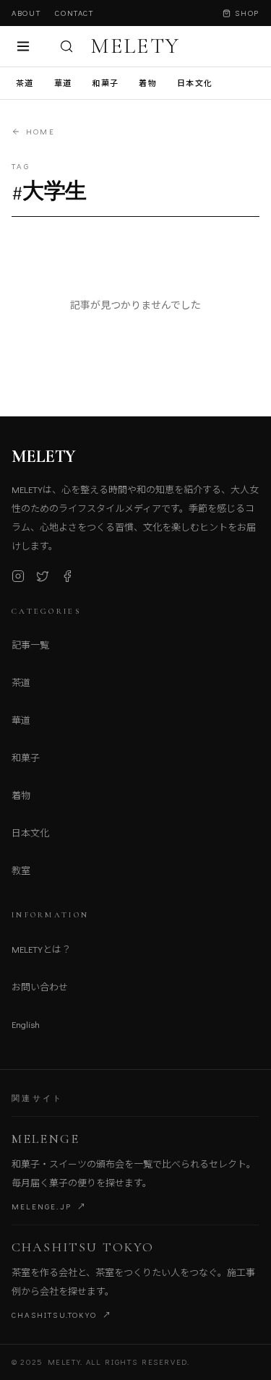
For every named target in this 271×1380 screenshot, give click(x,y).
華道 (63, 82)
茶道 (25, 82)
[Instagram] (18, 576)
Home (40, 131)
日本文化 (194, 82)
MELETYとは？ (41, 949)
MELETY (135, 46)
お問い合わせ (40, 986)
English (26, 1024)
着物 (148, 82)
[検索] (66, 46)
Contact (74, 12)
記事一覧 (30, 644)
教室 (21, 870)
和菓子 (105, 82)
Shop (247, 12)
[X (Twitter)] (42, 576)
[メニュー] (23, 46)
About (26, 12)
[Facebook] (67, 576)
